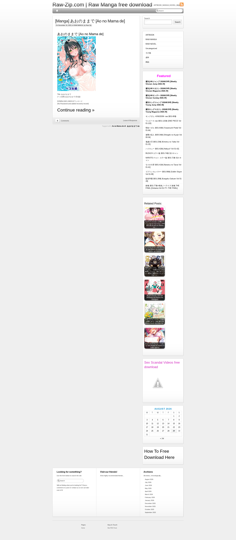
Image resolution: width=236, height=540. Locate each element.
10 (147, 423)
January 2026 (149, 500)
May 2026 (148, 488)
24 (147, 431)
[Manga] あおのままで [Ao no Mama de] (90, 21)
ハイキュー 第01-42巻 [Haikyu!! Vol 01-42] (162, 149)
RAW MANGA (78, 25)
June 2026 (148, 485)
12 (158, 423)
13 (163, 423)
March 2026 (149, 494)
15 (174, 423)
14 (168, 423)
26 (158, 431)
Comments (65, 121)
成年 (147, 57)
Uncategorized (151, 48)
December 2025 (150, 503)
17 (147, 427)
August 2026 (149, 479)
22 (174, 427)
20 (163, 427)
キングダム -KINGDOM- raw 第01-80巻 (161, 116)
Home (57, 10)
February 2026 (150, 497)
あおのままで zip (133, 126)
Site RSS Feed (112, 528)
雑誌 (147, 62)
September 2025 (150, 512)
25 (152, 431)
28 (168, 431)
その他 (148, 53)
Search (147, 18)
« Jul (162, 438)
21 (168, 427)
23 (179, 427)
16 (179, 423)
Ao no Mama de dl (119, 126)
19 (158, 427)
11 (152, 423)
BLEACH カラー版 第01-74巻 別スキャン (162, 153)
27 (163, 431)
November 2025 (150, 506)
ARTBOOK (150, 35)
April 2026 (148, 491)
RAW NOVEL (151, 44)
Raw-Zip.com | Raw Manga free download (102, 5)
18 (152, 427)
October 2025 (149, 509)
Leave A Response (130, 120)
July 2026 (148, 482)
